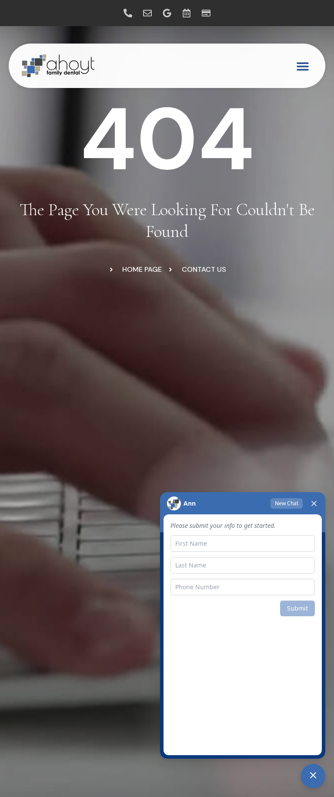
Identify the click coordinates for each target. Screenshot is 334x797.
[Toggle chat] (313, 776)
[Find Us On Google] (167, 13)
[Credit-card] (206, 13)
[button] (302, 66)
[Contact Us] (147, 13)
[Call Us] (128, 13)
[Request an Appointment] (186, 13)
